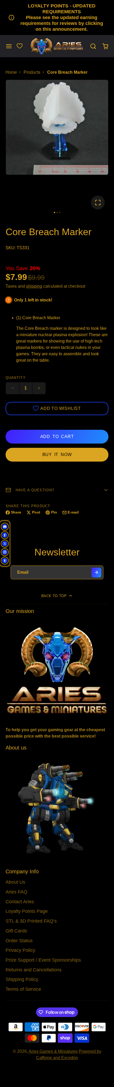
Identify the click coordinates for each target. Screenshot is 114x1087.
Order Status (19, 940)
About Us (15, 882)
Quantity (16, 378)
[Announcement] (57, 17)
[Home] (57, 46)
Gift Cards (16, 930)
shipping (34, 286)
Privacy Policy (20, 950)
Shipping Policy (22, 979)
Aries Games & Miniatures (53, 1051)
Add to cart (57, 436)
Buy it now (57, 454)
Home (11, 72)
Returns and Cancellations (34, 969)
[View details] (57, 669)
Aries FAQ (16, 892)
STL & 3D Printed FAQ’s (31, 921)
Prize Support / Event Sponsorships (43, 960)
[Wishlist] (19, 46)
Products (32, 72)
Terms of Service (23, 989)
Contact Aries (20, 901)
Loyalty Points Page (27, 911)
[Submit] (96, 572)
